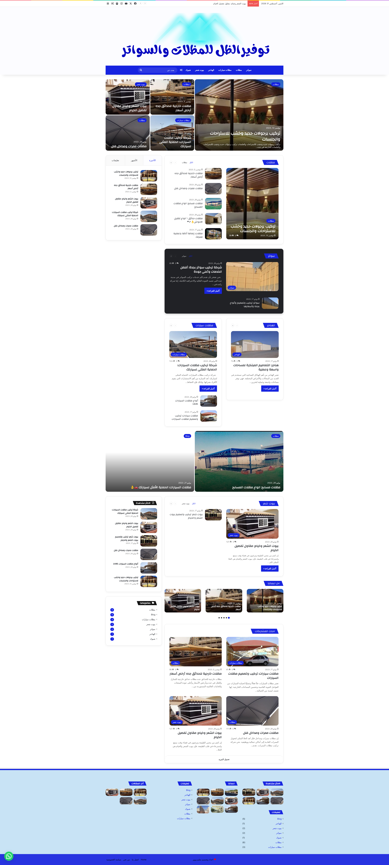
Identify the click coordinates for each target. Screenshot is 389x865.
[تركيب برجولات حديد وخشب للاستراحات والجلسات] (239, 115)
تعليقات (115, 160)
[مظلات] (231, 792)
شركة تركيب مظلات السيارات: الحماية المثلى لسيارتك (223, 3)
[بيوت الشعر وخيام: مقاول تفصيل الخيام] (128, 97)
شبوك (188, 70)
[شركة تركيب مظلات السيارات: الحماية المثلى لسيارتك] (172, 133)
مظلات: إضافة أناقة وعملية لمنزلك (188, 235)
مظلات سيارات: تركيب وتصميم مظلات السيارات (185, 417)
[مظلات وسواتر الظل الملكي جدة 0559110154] (194, 36)
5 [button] (219, 617)
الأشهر (134, 160)
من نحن (126, 859)
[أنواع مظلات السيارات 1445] (208, 401)
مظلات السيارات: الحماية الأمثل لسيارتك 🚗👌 (160, 487)
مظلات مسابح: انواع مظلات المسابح (188, 205)
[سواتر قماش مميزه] (203, 810)
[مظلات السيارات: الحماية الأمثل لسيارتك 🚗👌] (150, 461)
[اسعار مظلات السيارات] (217, 809)
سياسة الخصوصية (113, 859)
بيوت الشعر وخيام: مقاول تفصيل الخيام (129, 108)
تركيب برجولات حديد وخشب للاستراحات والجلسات (245, 136)
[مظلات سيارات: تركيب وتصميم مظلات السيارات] (208, 416)
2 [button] (226, 617)
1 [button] (229, 618)
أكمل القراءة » (213, 290)
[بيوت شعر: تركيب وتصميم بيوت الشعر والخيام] (213, 514)
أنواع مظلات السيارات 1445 (186, 402)
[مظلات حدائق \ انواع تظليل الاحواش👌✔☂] (213, 218)
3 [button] (224, 617)
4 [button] (221, 617)
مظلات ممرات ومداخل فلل (129, 146)
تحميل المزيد (224, 759)
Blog (187, 436)
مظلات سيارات (225, 70)
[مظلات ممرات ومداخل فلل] (128, 133)
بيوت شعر (199, 70)
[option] (194, 115)
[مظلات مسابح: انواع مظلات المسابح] (213, 203)
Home (143, 859)
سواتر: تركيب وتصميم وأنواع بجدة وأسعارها (245, 304)
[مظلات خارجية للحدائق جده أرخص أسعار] (172, 97)
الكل (191, 162)
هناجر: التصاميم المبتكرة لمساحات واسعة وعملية (256, 367)
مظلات (239, 70)
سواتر (248, 70)
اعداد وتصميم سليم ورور (203, 859)
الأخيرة (152, 160)
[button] (8, 856)
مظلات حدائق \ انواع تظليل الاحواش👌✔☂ (188, 220)
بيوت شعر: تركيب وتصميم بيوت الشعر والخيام (186, 516)
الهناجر (211, 70)
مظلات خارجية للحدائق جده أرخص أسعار (173, 108)
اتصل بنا (135, 859)
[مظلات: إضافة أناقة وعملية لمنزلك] (213, 233)
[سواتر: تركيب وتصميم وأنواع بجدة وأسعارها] (270, 303)
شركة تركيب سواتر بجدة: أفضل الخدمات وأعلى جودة (201, 269)
